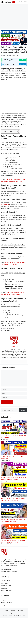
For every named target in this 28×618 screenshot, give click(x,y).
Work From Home (6, 585)
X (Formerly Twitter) (6, 602)
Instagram (4, 605)
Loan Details (6, 330)
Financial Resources (9, 328)
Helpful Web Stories (6, 590)
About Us (7, 610)
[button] (19, 2)
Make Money (4, 583)
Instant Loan (4, 588)
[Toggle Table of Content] (16, 131)
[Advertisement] (14, 16)
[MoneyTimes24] (8, 2)
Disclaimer (20, 610)
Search (23, 410)
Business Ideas (5, 580)
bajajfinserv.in (5, 204)
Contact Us (13, 610)
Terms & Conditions (18, 613)
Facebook (4, 600)
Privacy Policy (8, 613)
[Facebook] (14, 361)
